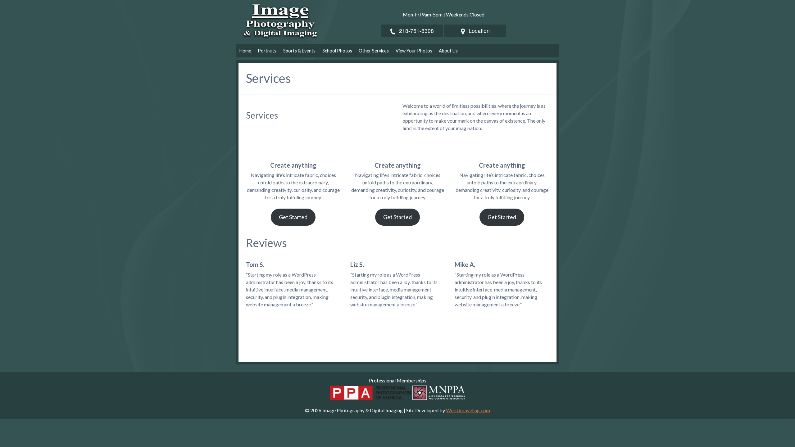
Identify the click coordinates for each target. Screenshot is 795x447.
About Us (448, 50)
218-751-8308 (416, 30)
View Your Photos (414, 50)
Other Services (374, 50)
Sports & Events (299, 50)
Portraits (267, 50)
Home (245, 50)
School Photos (337, 50)
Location (479, 30)
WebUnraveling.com (468, 410)
